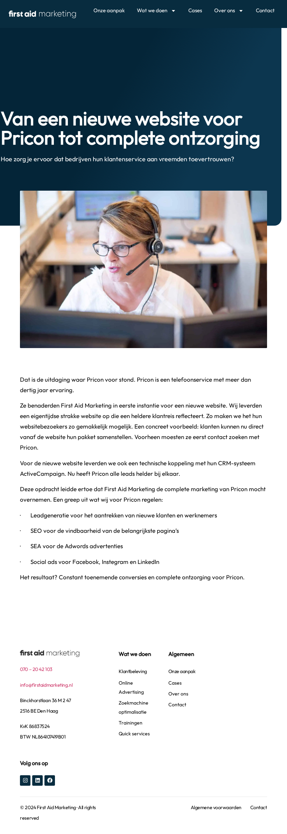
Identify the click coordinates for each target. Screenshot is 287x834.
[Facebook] (49, 780)
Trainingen (130, 723)
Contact (265, 10)
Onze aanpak (109, 10)
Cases (195, 10)
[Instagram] (25, 780)
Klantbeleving (133, 671)
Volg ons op (34, 762)
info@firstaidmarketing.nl (46, 685)
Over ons (224, 10)
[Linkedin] (37, 780)
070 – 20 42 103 (36, 669)
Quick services (134, 733)
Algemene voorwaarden (216, 807)
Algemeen (181, 653)
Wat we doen (152, 10)
